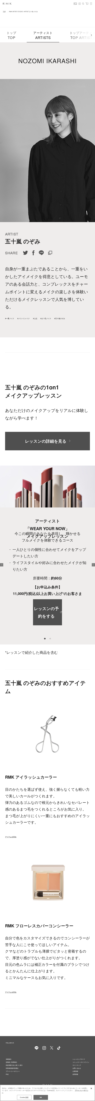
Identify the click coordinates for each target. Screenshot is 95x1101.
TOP (4, 11)
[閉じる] (91, 1088)
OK (41, 1097)
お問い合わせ (77, 1068)
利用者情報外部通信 (12, 1068)
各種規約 (8, 1059)
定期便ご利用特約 (11, 1062)
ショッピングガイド (79, 1059)
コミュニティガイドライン (81, 1062)
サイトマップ (77, 1065)
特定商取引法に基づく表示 (14, 1065)
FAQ (7, 1074)
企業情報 (75, 1071)
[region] (47, 1093)
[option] (47, 555)
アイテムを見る (10, 837)
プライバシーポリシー (13, 1071)
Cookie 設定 (24, 1097)
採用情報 (75, 1074)
